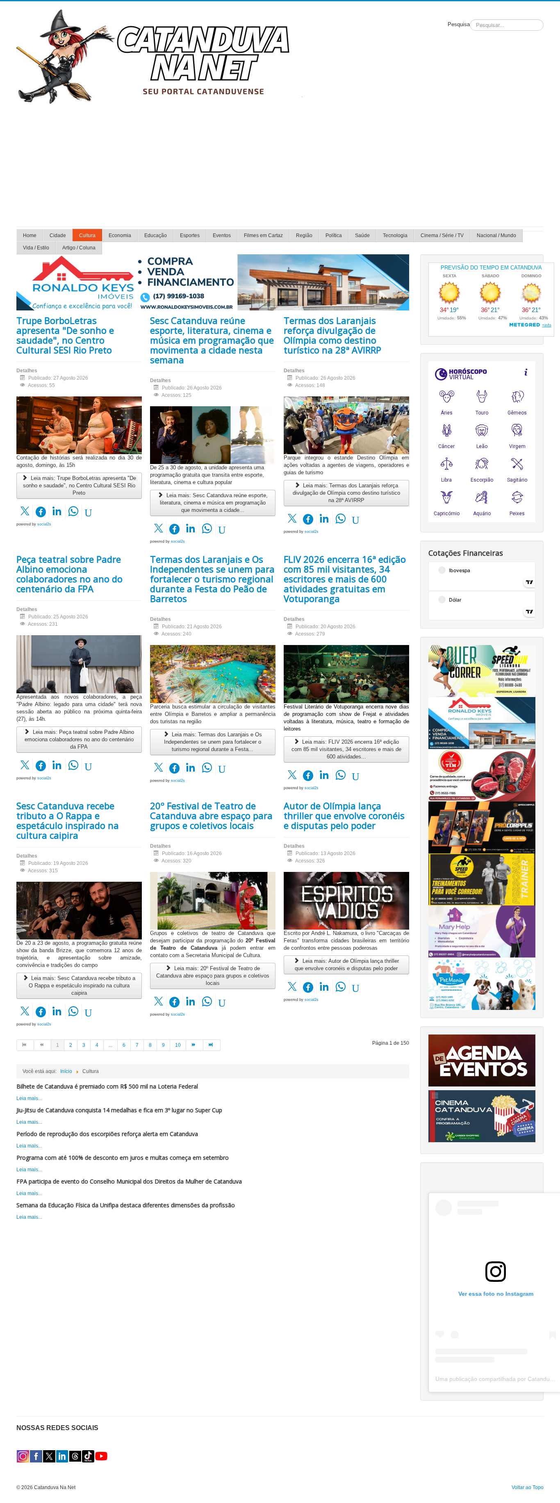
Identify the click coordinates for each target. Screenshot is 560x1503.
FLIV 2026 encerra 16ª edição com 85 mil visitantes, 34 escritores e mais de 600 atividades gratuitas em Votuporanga (345, 578)
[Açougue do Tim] (481, 775)
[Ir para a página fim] (212, 1045)
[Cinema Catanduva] (481, 1115)
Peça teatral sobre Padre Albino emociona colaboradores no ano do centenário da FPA (69, 574)
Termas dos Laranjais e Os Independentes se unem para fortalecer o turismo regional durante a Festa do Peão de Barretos (212, 578)
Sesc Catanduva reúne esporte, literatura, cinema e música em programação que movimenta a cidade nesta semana (212, 340)
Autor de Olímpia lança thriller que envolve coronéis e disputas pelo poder (344, 815)
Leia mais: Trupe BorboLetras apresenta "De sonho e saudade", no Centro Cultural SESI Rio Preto (79, 485)
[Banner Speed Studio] (481, 879)
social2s (44, 524)
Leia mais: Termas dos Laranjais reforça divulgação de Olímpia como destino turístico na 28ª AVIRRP (346, 492)
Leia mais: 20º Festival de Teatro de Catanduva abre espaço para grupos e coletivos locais (212, 975)
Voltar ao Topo (528, 1487)
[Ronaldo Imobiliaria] (481, 723)
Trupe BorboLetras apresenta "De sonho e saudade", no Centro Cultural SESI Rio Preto (65, 335)
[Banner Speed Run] (481, 671)
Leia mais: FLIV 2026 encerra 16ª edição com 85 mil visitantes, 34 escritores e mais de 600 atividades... (346, 749)
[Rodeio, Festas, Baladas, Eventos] (481, 1060)
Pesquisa (459, 24)
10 (178, 1045)
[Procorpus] (481, 827)
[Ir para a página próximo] (194, 1045)
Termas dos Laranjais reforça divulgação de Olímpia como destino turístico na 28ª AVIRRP (332, 335)
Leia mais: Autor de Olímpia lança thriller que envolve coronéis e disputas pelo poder (347, 964)
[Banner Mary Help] (481, 931)
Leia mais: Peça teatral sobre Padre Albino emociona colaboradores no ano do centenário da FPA (79, 739)
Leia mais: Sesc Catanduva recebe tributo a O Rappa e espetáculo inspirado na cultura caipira (82, 985)
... (110, 1045)
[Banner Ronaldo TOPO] (212, 282)
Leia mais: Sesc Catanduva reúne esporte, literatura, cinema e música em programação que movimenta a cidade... (214, 502)
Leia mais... (29, 1098)
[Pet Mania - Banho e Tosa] (481, 983)
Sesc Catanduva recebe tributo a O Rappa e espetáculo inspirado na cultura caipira (67, 820)
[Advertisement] (280, 165)
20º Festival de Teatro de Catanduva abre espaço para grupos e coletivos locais (211, 815)
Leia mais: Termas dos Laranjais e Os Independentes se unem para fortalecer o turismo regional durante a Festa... (213, 741)
